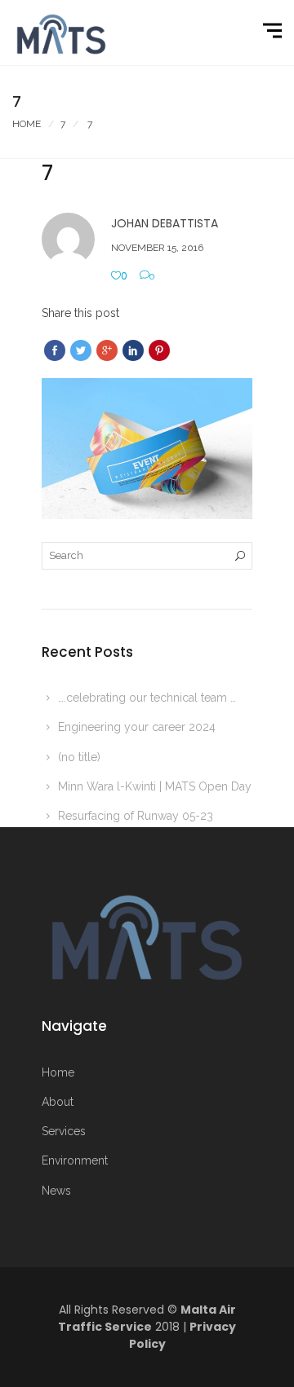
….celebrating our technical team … (147, 697)
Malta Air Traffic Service (147, 1318)
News (56, 1190)
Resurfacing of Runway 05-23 (135, 815)
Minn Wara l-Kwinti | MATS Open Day (155, 786)
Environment (75, 1160)
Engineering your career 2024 (137, 726)
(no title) (79, 757)
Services (64, 1131)
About (58, 1101)
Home (26, 124)
